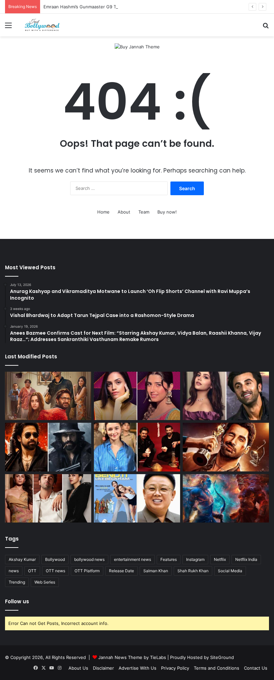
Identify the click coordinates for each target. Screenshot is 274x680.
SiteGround (222, 657)
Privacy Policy (175, 668)
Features (168, 559)
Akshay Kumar (22, 559)
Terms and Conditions (216, 668)
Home (103, 212)
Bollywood (55, 559)
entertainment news (132, 559)
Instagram (195, 559)
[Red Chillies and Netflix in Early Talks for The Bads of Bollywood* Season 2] (226, 447)
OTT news (55, 570)
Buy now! (167, 212)
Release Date (121, 570)
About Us (78, 668)
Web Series (44, 582)
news (14, 570)
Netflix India (246, 559)
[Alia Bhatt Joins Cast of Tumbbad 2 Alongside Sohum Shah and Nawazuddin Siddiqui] (137, 447)
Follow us (17, 601)
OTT (32, 570)
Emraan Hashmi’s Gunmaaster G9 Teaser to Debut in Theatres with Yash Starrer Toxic (132, 6)
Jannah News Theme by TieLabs (132, 657)
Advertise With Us (137, 668)
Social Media (230, 570)
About (124, 212)
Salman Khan (155, 570)
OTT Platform (87, 570)
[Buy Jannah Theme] (137, 46)
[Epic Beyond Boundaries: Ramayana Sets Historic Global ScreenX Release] (226, 498)
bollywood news (89, 559)
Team (143, 212)
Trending (17, 582)
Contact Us (255, 668)
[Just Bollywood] (42, 25)
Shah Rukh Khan (193, 570)
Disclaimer (103, 668)
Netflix (220, 559)
